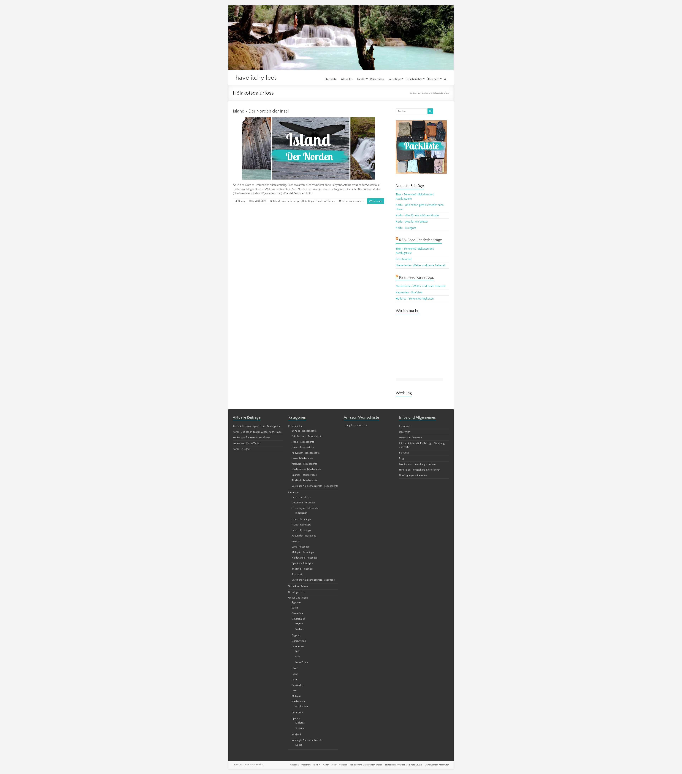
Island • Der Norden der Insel (261, 111)
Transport (297, 574)
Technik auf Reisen (298, 586)
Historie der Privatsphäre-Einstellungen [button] (419, 469)
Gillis (297, 656)
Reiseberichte (414, 79)
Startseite (331, 79)
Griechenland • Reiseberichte (307, 436)
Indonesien (301, 512)
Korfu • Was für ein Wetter (412, 221)
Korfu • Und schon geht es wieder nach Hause (257, 432)
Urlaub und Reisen (325, 200)
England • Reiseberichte (304, 430)
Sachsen (299, 629)
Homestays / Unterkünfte (305, 508)
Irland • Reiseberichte (303, 442)
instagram (306, 764)
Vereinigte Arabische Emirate (307, 740)
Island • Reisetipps (291, 200)
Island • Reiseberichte (303, 447)
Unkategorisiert (296, 592)
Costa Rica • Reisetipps (303, 502)
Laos (294, 690)
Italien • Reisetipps (301, 530)
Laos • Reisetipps (300, 546)
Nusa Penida (301, 662)
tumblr (316, 764)
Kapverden (297, 685)
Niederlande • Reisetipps (304, 557)
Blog (401, 458)
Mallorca (300, 722)
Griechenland (404, 259)
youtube (343, 764)
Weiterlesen (375, 200)
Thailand (296, 734)
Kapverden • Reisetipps (304, 535)
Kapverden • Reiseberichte (306, 453)
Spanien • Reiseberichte (304, 475)
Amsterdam (301, 706)
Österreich (297, 712)
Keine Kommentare (352, 200)
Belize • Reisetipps (301, 497)
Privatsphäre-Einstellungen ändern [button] (417, 464)
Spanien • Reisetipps (302, 563)
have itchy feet (256, 77)
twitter (326, 764)
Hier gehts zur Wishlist (355, 425)
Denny (241, 200)
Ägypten (296, 602)
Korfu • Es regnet (406, 227)
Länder (361, 79)
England (296, 635)
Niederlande (298, 701)
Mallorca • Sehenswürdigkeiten (415, 298)
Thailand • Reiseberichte (304, 480)
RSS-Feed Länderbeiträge (420, 240)
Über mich (433, 79)
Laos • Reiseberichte (302, 458)
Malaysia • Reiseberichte (304, 464)
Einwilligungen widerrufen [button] (413, 475)
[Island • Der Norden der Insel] (308, 119)
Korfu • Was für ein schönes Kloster (417, 215)
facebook (294, 764)
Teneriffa (299, 728)
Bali (297, 651)
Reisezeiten (377, 79)
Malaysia (296, 696)
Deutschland (298, 619)
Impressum (405, 426)
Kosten (295, 541)
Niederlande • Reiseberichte (306, 469)
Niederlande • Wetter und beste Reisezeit (421, 265)
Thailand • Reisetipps (302, 568)
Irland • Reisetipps (301, 519)
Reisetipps (394, 79)
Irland (295, 668)
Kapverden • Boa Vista (409, 292)
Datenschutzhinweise (410, 437)
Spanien (296, 718)
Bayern (299, 623)
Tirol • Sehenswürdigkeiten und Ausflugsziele (256, 426)
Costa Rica (297, 613)
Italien (295, 679)
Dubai (298, 744)
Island (276, 200)
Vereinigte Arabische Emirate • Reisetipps (313, 579)
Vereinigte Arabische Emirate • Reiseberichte (315, 486)
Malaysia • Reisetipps (303, 552)
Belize (295, 608)
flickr (334, 764)
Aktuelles (347, 79)
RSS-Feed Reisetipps (416, 277)
